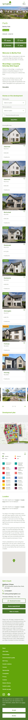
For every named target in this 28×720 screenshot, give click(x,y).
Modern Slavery (7, 683)
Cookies (5, 680)
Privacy (4, 676)
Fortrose (14, 338)
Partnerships (6, 654)
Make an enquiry (14, 611)
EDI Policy (5, 661)
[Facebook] (9, 694)
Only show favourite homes (12, 115)
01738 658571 (8, 591)
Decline (14, 715)
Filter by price (5, 99)
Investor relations (7, 664)
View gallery (5, 87)
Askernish (14, 143)
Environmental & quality (9, 657)
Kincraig (14, 367)
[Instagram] (4, 694)
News (4, 648)
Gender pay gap (7, 689)
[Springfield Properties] (7, 3)
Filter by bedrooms (7, 107)
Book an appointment (14, 606)
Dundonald (14, 242)
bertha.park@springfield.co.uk (12, 593)
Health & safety (6, 686)
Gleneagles (14, 307)
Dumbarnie (14, 275)
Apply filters (14, 119)
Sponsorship (6, 670)
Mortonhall (14, 209)
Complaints (6, 673)
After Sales (5, 651)
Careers (5, 667)
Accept (14, 710)
